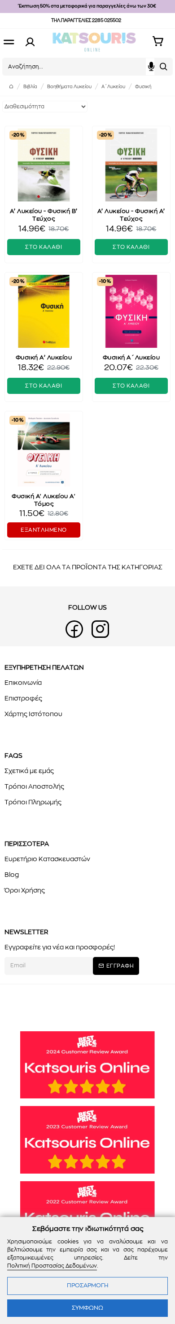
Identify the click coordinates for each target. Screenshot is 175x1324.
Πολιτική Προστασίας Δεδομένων (52, 1265)
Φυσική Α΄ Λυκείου (131, 358)
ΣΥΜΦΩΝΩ (87, 1308)
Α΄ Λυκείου (113, 87)
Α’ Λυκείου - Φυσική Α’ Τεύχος (131, 215)
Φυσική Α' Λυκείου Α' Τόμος (43, 500)
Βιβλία (30, 87)
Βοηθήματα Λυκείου (69, 87)
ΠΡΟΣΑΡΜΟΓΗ (87, 1286)
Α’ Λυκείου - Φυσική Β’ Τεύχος (44, 215)
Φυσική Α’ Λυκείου (44, 358)
